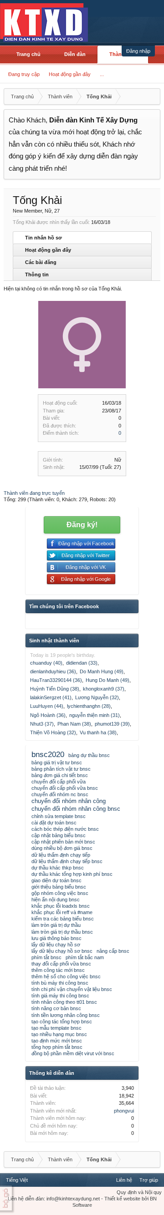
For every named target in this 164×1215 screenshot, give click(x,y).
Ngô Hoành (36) (48, 715)
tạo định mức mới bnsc (56, 1040)
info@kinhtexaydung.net (73, 1198)
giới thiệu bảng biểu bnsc (58, 887)
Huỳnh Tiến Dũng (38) (54, 688)
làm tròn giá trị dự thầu (56, 925)
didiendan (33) (81, 663)
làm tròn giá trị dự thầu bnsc (62, 932)
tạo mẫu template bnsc (56, 1028)
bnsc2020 (47, 754)
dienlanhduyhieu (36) (53, 671)
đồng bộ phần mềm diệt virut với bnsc (72, 1053)
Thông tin (37, 274)
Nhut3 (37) (42, 724)
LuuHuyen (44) (46, 706)
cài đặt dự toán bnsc (54, 822)
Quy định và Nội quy (139, 1192)
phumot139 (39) (112, 724)
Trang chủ (28, 54)
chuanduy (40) (46, 663)
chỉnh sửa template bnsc (58, 816)
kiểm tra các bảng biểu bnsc (62, 918)
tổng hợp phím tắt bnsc (56, 1047)
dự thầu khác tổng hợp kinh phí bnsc (72, 874)
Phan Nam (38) (74, 724)
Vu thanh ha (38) (98, 732)
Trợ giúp (148, 1180)
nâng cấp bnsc (113, 951)
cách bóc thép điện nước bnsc (65, 829)
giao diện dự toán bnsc (56, 880)
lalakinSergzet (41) (51, 697)
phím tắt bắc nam (85, 957)
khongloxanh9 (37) (103, 688)
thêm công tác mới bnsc (58, 970)
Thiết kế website (122, 1198)
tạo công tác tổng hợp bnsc (61, 1021)
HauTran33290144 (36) (56, 680)
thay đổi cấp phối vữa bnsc (61, 963)
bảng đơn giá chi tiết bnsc (59, 775)
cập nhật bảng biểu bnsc (58, 835)
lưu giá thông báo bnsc (56, 938)
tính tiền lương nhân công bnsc (65, 1015)
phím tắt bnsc (46, 957)
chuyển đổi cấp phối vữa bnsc (64, 788)
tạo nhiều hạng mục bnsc (59, 1034)
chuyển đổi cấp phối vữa (58, 781)
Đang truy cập (24, 74)
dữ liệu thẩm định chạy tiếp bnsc (66, 861)
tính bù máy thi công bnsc (59, 983)
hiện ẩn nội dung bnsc (55, 899)
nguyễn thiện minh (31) (94, 715)
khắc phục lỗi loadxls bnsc (60, 906)
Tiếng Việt (17, 1180)
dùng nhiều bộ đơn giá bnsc (61, 848)
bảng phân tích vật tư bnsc (61, 769)
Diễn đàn (75, 54)
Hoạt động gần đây (70, 74)
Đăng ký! (82, 525)
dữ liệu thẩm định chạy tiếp (60, 855)
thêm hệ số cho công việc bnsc (66, 976)
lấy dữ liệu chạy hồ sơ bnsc (61, 951)
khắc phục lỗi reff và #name (61, 912)
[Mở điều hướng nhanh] (152, 96)
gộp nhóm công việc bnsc (59, 893)
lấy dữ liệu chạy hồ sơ (55, 944)
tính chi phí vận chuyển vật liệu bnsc (71, 989)
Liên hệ (124, 1180)
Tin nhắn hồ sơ (43, 237)
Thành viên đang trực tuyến (34, 493)
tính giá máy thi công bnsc (60, 995)
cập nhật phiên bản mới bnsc (63, 841)
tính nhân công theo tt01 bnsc (64, 1002)
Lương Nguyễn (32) (97, 697)
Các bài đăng (40, 262)
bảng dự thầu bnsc (89, 755)
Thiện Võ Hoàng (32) (53, 732)
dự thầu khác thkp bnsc (57, 867)
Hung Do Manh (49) (107, 680)
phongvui (124, 1110)
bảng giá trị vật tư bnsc (56, 762)
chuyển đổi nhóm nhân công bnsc (75, 808)
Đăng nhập (138, 51)
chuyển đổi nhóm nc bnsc (59, 794)
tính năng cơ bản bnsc (56, 1008)
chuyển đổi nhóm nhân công (68, 801)
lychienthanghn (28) (89, 706)
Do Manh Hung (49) (101, 671)
